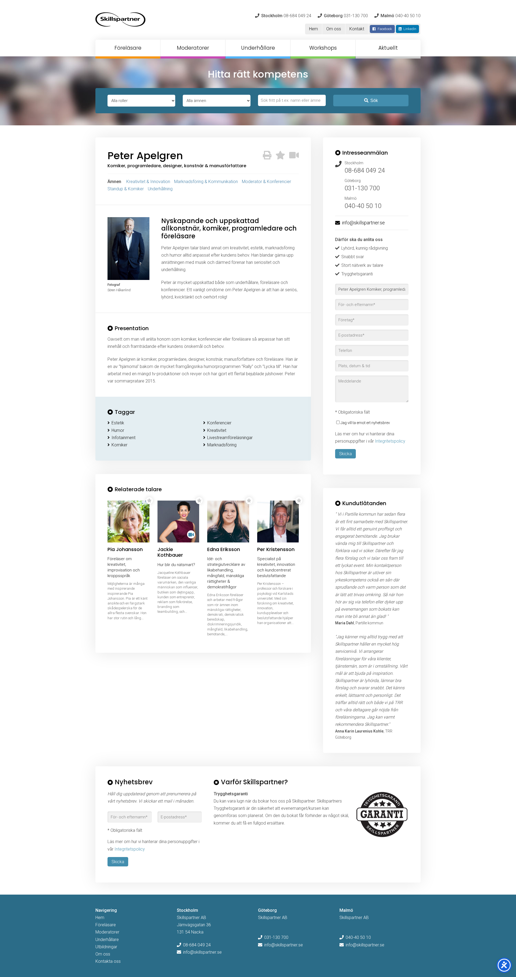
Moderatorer (193, 48)
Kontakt (356, 28)
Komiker (119, 444)
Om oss (333, 28)
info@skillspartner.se (363, 222)
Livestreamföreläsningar (230, 437)
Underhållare (258, 48)
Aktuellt (388, 48)
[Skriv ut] (267, 155)
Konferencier (219, 422)
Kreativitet (216, 430)
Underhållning (160, 188)
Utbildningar (106, 946)
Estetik (118, 422)
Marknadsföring (221, 444)
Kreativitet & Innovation (148, 181)
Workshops (323, 48)
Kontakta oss (108, 961)
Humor (118, 430)
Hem (313, 28)
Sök (374, 100)
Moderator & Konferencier (266, 181)
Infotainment (123, 437)
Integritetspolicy (390, 441)
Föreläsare (127, 48)
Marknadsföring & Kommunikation (206, 181)
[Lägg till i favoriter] (280, 155)
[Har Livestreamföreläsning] (294, 155)
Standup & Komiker (126, 188)
